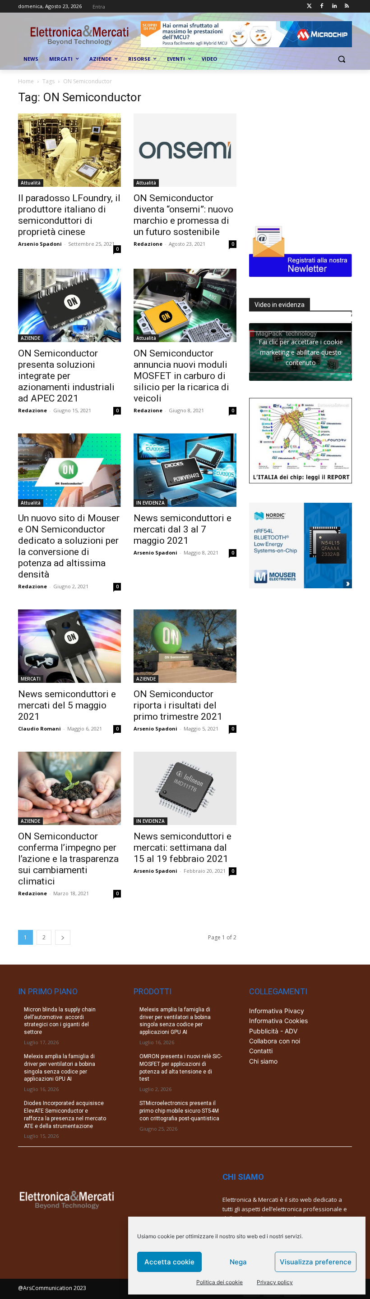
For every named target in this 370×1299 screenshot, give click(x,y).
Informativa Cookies (278, 1020)
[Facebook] (322, 6)
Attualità (31, 183)
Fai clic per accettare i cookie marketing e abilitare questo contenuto (301, 351)
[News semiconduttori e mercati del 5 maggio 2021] (69, 646)
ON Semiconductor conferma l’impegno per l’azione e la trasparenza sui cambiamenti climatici (68, 859)
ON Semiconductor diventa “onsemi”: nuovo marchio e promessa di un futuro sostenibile (183, 215)
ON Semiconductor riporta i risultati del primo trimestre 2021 (178, 705)
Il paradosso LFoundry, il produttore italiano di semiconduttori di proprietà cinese (69, 215)
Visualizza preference (316, 1262)
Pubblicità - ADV (273, 1031)
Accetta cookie (169, 1262)
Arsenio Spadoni (40, 243)
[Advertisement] (309, 146)
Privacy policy (275, 1282)
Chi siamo (263, 1061)
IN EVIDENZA (150, 503)
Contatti (261, 1051)
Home (26, 81)
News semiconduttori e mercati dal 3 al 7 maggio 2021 (182, 529)
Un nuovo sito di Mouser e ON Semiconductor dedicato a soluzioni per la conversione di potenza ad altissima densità (69, 546)
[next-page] (62, 937)
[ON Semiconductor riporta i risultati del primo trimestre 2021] (185, 646)
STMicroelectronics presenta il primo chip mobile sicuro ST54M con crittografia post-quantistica (179, 1111)
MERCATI (31, 679)
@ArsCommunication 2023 (52, 1288)
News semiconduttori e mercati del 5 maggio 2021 (67, 705)
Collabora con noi (274, 1041)
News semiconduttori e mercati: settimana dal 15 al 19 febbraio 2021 (182, 847)
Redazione (148, 243)
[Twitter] (309, 6)
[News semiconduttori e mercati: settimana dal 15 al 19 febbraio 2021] (185, 788)
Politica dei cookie (219, 1282)
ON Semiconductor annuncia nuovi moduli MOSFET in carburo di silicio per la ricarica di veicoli (181, 376)
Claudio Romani (39, 728)
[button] (341, 59)
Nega (238, 1262)
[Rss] (347, 6)
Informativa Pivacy (276, 1011)
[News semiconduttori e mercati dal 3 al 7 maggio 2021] (185, 470)
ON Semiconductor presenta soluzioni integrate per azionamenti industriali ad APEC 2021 (66, 376)
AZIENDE (30, 338)
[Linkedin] (334, 6)
